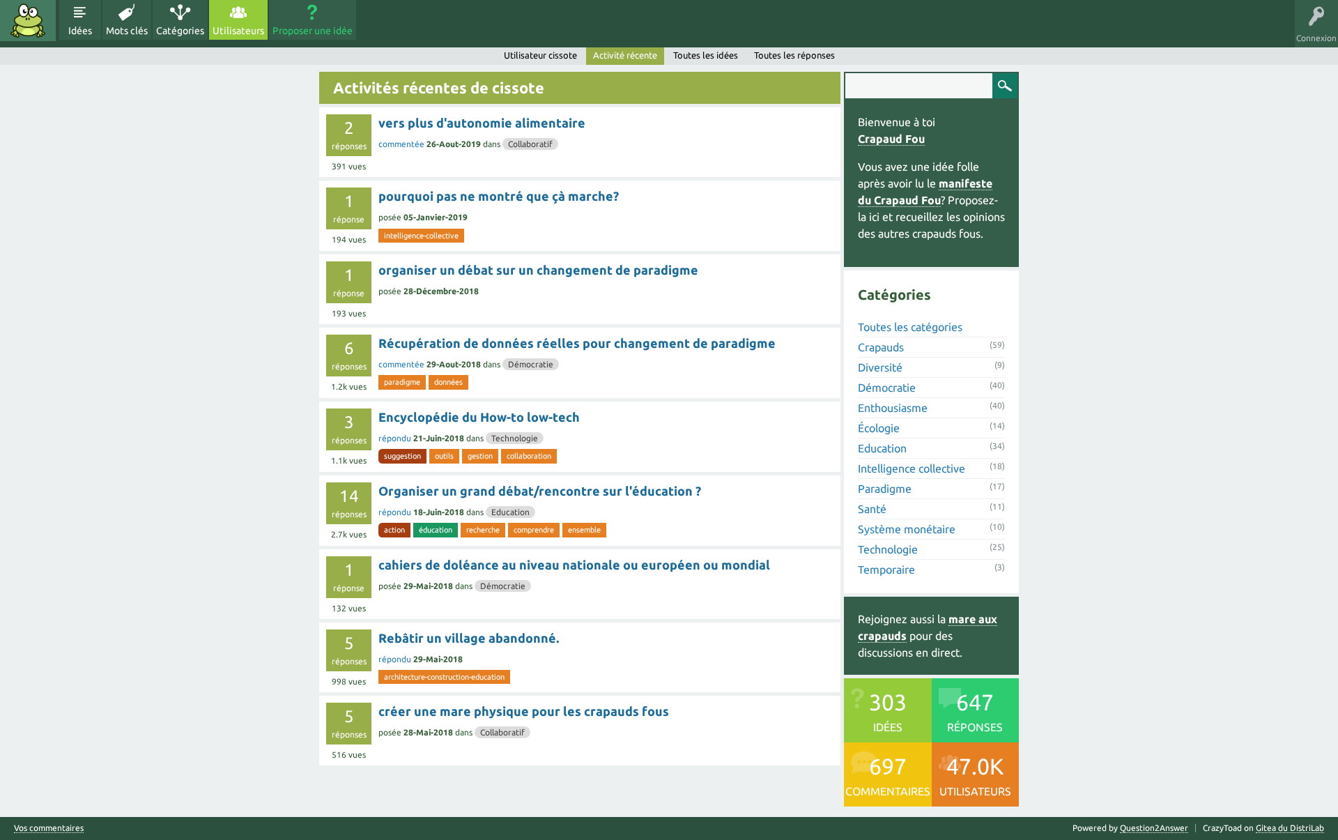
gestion (480, 456)
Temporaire (886, 569)
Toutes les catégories (910, 327)
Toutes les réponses (794, 55)
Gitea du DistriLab (1290, 827)
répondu (394, 438)
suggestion (402, 456)
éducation (435, 530)
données (448, 382)
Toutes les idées (705, 55)
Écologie (879, 428)
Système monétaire (906, 529)
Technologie (514, 438)
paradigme (402, 382)
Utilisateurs (238, 30)
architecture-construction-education (444, 677)
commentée (401, 143)
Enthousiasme (893, 408)
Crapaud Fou (891, 138)
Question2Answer (1154, 827)
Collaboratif (530, 143)
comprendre (534, 530)
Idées (80, 30)
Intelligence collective (911, 468)
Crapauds (881, 347)
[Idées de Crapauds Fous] (28, 20)
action (394, 530)
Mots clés (127, 30)
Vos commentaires (49, 828)
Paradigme (885, 488)
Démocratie (530, 364)
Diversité (880, 367)
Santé (872, 509)
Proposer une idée (312, 30)
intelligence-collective (421, 235)
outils (444, 456)
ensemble (584, 530)
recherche (483, 530)
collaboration (529, 456)
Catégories (180, 30)
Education (510, 512)
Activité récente (625, 55)
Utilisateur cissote (540, 55)
